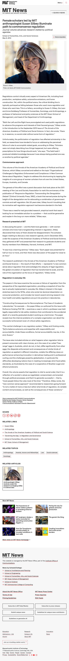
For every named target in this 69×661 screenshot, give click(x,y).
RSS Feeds (39, 598)
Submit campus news (18, 612)
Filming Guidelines (9, 598)
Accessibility (12, 655)
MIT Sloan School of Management (16, 442)
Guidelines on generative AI (18, 618)
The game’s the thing (56, 517)
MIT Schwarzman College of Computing (19, 584)
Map (7, 653)
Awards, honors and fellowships (27, 452)
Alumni (5, 636)
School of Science (11, 582)
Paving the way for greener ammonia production (55, 507)
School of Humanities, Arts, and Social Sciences (21, 439)
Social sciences (52, 452)
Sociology (6, 456)
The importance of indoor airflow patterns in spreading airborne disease (24, 508)
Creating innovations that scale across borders (56, 530)
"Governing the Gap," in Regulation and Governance (23, 436)
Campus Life (28, 634)
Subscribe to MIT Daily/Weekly (18, 606)
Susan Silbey (9, 426)
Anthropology (9, 429)
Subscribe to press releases (51, 606)
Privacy (5, 655)
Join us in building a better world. (14, 642)
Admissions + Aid (8, 634)
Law (42, 452)
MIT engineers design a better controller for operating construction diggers (24, 520)
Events (12, 653)
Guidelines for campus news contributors (50, 612)
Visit (4, 653)
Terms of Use (7, 595)
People (17, 653)
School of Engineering (12, 573)
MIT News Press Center (43, 591)
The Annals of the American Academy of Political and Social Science (29, 432)
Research (27, 631)
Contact (28, 653)
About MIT (27, 636)
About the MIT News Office (12, 591)
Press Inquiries (40, 595)
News (48, 634)
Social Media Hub (22, 655)
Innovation (49, 631)
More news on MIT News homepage (16, 540)
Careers (22, 653)
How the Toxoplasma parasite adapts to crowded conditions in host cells (24, 531)
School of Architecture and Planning (17, 570)
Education (6, 631)
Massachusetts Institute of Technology (15, 648)
